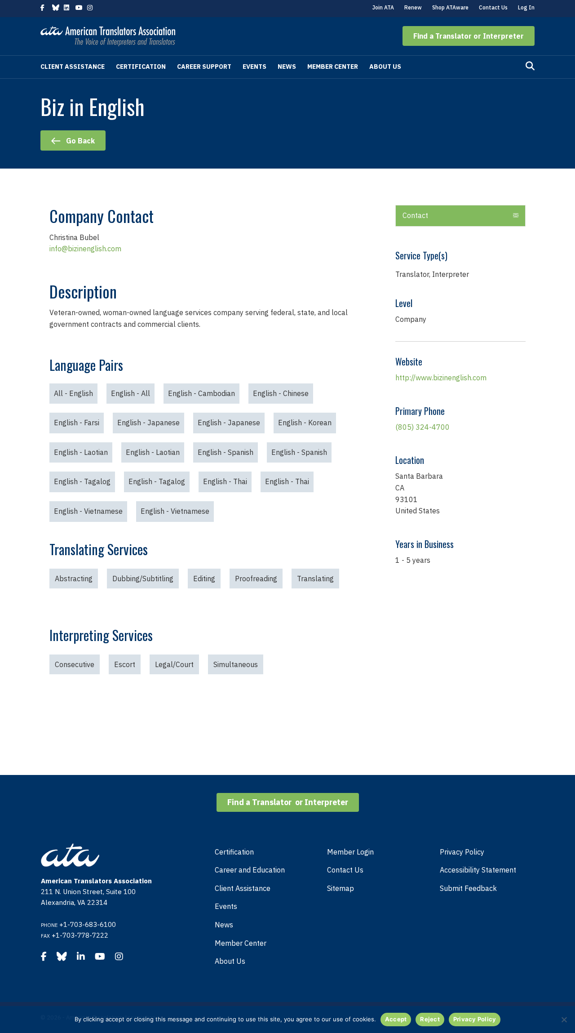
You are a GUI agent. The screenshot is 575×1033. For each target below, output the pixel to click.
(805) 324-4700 (422, 427)
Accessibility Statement (478, 869)
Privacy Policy (462, 851)
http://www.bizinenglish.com (441, 377)
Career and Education (250, 869)
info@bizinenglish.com (85, 248)
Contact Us (493, 7)
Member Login (350, 851)
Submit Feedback (468, 888)
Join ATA (383, 7)
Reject (430, 1019)
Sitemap (340, 888)
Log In (526, 7)
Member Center (332, 66)
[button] (468, 36)
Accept (396, 1019)
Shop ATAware (450, 7)
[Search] (530, 66)
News (287, 66)
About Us (385, 66)
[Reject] (563, 1019)
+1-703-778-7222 (80, 935)
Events (254, 66)
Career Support (204, 66)
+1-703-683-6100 (87, 924)
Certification (141, 66)
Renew (413, 7)
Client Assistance (72, 66)
